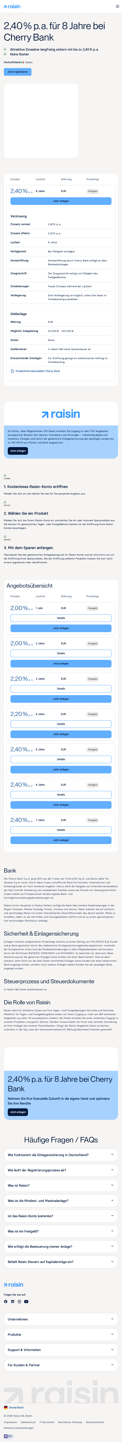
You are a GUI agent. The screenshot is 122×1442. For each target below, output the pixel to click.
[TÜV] (8, 1436)
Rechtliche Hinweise (70, 1422)
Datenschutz (28, 1422)
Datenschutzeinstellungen (19, 1427)
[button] (117, 6)
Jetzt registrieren (18, 71)
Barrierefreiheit (95, 1422)
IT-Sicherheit (47, 1422)
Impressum (10, 1422)
